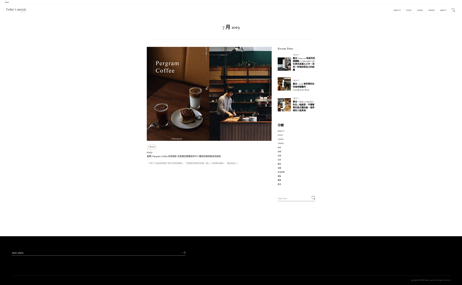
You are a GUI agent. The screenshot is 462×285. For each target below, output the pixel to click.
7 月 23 (296, 55)
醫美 (279, 180)
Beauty (281, 131)
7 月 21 (296, 98)
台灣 (279, 155)
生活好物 (281, 172)
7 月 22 (296, 81)
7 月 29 (152, 147)
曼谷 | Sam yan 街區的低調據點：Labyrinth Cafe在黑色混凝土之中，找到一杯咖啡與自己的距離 (304, 64)
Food (149, 152)
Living (280, 139)
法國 (279, 168)
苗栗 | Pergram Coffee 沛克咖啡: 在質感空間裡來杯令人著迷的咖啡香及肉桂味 (184, 156)
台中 (279, 147)
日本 (279, 160)
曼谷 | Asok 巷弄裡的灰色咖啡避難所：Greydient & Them (303, 87)
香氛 (279, 184)
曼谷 (279, 164)
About (7, 2)
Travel (281, 143)
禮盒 (279, 176)
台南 (279, 151)
